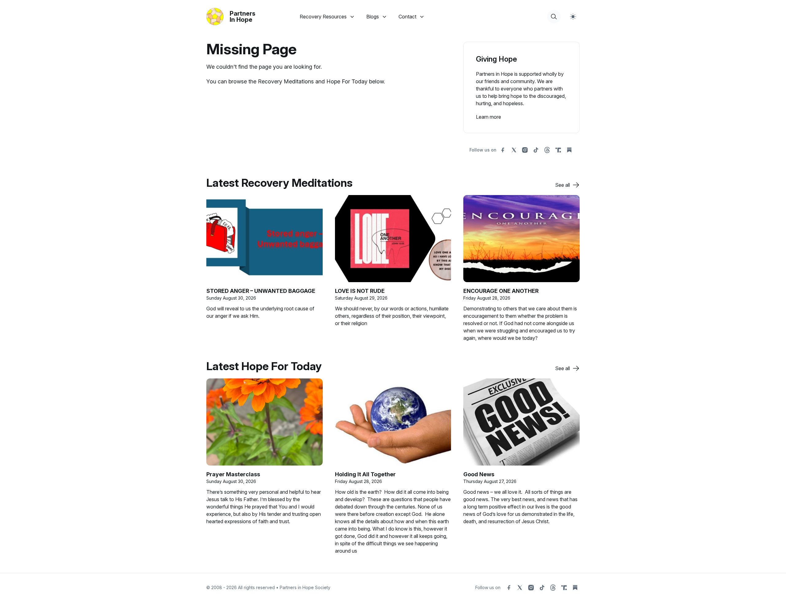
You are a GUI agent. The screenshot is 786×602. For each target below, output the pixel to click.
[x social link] (514, 150)
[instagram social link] (525, 150)
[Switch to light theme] (573, 16)
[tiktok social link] (536, 150)
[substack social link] (569, 150)
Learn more (488, 117)
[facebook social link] (503, 150)
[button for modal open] (554, 16)
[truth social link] (558, 150)
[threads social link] (547, 150)
